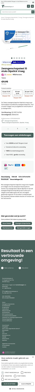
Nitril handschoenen (7, 314)
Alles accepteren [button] (9, 384)
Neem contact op (9, 268)
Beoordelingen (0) (16, 179)
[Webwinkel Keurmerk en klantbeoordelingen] (8, 353)
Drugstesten (5, 307)
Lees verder (12, 368)
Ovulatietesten (6, 305)
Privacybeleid (6, 345)
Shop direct (25, 268)
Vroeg (20, 17)
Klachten (4, 340)
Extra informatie (24, 177)
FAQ (3, 332)
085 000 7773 (8, 293)
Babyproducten (6, 310)
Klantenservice (8, 228)
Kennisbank (5, 330)
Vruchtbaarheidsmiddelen (9, 315)
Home (2, 17)
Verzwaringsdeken (7, 319)
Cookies (4, 347)
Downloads (4, 179)
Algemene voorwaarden (8, 343)
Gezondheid (5, 309)
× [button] (33, 357)
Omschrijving (5, 177)
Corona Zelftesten (7, 320)
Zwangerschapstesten (11, 17)
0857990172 (7, 288)
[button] (17, 389)
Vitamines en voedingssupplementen (12, 317)
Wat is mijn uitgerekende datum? (11, 328)
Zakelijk (4, 337)
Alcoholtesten (6, 312)
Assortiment (7, 223)
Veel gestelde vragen (24, 228)
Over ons (4, 333)
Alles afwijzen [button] (26, 384)
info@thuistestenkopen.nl (11, 291)
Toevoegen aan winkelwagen (17, 135)
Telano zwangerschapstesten (10, 122)
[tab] (5, 177)
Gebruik (14, 177)
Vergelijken (5, 327)
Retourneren (5, 338)
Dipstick (22, 122)
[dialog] (17, 373)
